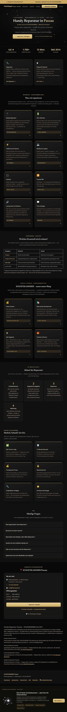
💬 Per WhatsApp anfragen (33, 614)
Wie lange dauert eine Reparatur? (16, 524)
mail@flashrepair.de (14, 588)
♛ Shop (61, 6)
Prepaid (38, 6)
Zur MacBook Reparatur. (27, 664)
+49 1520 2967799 (13, 585)
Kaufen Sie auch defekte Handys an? (17, 543)
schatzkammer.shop (28, 2)
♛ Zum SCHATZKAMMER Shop (43, 36)
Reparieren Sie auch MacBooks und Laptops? (19, 555)
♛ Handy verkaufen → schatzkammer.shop (33, 609)
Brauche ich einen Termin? (14, 530)
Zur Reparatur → (11, 81)
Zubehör (32, 6)
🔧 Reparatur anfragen (49, 6)
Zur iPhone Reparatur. (27, 649)
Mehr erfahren (58, 700)
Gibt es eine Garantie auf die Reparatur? (18, 549)
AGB (30, 680)
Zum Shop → (40, 81)
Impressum (7, 680)
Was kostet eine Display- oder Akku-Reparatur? (20, 537)
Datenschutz (15, 680)
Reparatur (25, 6)
